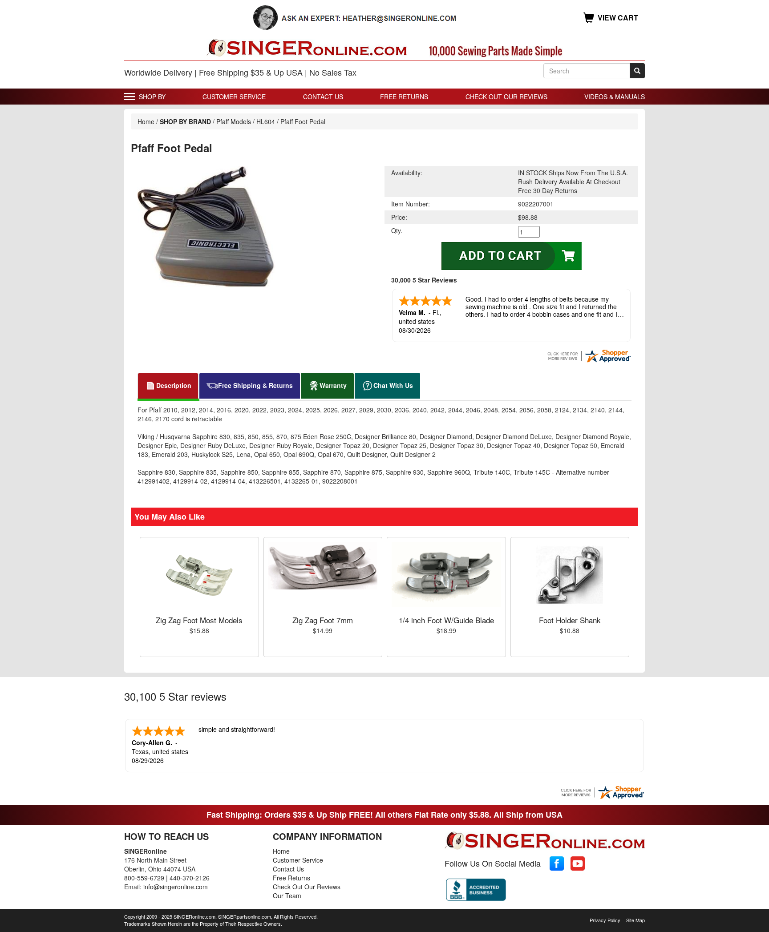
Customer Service (234, 96)
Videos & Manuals (614, 96)
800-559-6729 (144, 877)
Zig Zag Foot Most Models (199, 619)
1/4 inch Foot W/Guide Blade (446, 619)
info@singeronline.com (175, 886)
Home (146, 121)
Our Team (287, 895)
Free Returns (404, 96)
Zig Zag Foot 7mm (322, 619)
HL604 (265, 121)
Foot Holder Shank (570, 619)
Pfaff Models (233, 121)
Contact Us (323, 96)
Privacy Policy (605, 920)
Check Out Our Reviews (506, 96)
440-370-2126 (190, 877)
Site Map (635, 920)
